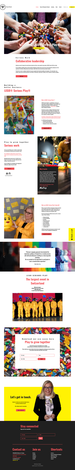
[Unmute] (15, 319)
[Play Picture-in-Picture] (59, 319)
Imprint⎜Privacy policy (34, 465)
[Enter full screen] (61, 319)
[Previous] (4, 256)
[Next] (70, 256)
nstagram (34, 456)
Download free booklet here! (52, 230)
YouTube (34, 458)
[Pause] (13, 319)
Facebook (34, 457)
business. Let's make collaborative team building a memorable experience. (12, 160)
